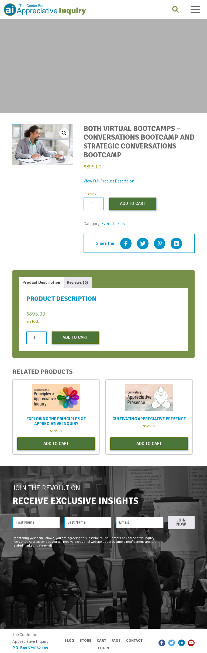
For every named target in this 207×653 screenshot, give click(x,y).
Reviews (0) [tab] (77, 282)
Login (103, 648)
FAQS (116, 640)
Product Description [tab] (41, 282)
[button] (64, 133)
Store (85, 640)
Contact (134, 640)
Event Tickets (113, 223)
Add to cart (132, 203)
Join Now (181, 522)
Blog (69, 640)
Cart (101, 640)
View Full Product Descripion (109, 181)
